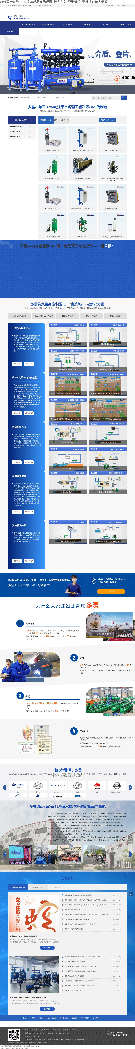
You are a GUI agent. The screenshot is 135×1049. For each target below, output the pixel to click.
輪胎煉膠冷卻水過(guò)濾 (67, 370)
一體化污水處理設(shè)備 (34, 1042)
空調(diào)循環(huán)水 (28, 97)
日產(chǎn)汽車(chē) (117, 792)
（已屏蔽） (13, 1048)
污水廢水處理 (67, 24)
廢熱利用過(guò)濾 (68, 344)
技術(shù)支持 (38, 887)
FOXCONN (57, 792)
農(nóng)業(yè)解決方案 (43, 316)
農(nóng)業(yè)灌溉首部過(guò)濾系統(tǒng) (107, 419)
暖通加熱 (56, 97)
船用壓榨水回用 (68, 468)
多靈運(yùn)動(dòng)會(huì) (94, 865)
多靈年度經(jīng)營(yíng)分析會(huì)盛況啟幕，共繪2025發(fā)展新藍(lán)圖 (87, 900)
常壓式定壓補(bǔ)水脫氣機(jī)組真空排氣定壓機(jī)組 (81, 971)
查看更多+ (57, 887)
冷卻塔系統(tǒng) (67, 442)
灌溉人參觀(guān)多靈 (45, 865)
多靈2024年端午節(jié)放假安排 (74, 929)
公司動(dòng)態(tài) (18, 887)
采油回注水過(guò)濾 (108, 344)
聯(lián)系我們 (122, 5)
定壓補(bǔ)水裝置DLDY (52, 178)
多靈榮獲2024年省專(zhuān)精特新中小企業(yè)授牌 (80, 924)
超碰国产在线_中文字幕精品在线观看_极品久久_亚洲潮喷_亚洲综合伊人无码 (54, 2)
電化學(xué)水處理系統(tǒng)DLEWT (82, 150)
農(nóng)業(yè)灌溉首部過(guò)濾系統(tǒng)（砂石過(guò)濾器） (69, 393)
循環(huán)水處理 (28, 24)
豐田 (77, 792)
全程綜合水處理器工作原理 (73, 990)
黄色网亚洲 (19, 1048)
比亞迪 (38, 792)
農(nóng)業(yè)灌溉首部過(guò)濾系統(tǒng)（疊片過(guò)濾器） (109, 393)
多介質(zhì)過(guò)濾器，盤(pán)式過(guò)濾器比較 (80, 966)
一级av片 (2, 1048)
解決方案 (74, 1018)
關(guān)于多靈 (125, 24)
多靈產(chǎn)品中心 (22, 120)
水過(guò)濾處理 (48, 24)
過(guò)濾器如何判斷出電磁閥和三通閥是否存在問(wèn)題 (28, 997)
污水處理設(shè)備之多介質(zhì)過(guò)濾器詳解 (79, 981)
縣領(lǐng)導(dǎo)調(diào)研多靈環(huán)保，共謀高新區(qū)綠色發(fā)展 (87, 914)
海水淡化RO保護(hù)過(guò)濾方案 (107, 541)
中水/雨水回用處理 (107, 468)
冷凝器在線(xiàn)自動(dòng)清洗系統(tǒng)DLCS (112, 179)
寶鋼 (18, 792)
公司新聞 (95, 1018)
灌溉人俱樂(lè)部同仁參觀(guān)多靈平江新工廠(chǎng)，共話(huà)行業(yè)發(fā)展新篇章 (87, 905)
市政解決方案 (67, 316)
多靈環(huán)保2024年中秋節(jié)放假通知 (77, 919)
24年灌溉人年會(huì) (20, 865)
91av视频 (7, 1048)
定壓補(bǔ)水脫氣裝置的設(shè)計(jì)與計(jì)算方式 (80, 985)
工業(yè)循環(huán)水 (44, 97)
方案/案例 (86, 24)
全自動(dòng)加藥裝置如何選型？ (75, 961)
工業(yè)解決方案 (19, 316)
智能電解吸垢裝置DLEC (52, 150)
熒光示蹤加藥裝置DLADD (112, 150)
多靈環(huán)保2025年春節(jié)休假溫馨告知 (23, 936)
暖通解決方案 (91, 316)
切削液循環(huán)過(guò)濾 (108, 370)
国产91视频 (25, 1048)
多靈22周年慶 (70, 865)
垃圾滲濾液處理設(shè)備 (82, 178)
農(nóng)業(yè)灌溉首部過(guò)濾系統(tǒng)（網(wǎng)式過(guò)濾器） (69, 419)
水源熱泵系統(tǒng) (67, 492)
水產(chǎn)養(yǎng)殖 (68, 541)
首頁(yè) (10, 31)
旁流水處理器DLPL (82, 237)
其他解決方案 (115, 316)
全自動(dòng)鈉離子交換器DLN (112, 237)
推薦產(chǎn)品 (46, 120)
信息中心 (106, 24)
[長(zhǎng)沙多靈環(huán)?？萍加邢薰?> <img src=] (9, 24)
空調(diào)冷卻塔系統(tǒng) (108, 492)
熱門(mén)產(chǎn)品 (61, 120)
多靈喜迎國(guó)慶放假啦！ (73, 909)
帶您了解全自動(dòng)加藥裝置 (74, 976)
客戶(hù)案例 (85, 1018)
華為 (97, 792)
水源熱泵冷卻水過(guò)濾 (107, 442)
